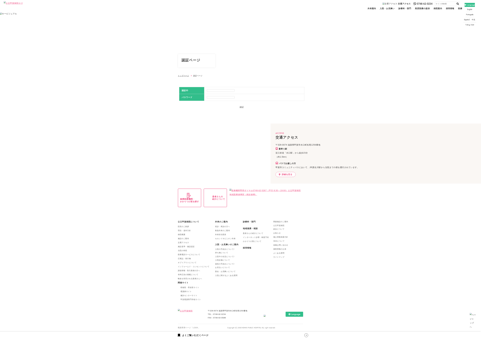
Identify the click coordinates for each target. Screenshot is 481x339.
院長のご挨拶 (183, 226)
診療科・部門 (404, 8)
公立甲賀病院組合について (278, 227)
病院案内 (438, 8)
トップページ (183, 76)
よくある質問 (278, 253)
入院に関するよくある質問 (226, 275)
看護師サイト (186, 291)
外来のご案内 (221, 222)
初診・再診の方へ (222, 226)
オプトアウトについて (187, 263)
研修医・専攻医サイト (190, 287)
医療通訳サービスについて (189, 255)
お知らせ (277, 233)
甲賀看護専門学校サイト (191, 299)
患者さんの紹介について (253, 233)
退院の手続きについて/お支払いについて (224, 265)
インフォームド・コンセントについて (193, 267)
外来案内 (372, 8)
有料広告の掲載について (188, 275)
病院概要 (181, 235)
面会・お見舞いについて (225, 271)
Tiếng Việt (469, 25)
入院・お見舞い (387, 8)
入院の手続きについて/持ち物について (224, 251)
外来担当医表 (220, 235)
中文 (473, 19)
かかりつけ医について (252, 241)
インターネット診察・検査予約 (256, 237)
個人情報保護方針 (280, 237)
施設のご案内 (183, 239)
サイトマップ (278, 257)
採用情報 (450, 8)
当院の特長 (182, 251)
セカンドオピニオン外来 (225, 239)
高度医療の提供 (422, 8)
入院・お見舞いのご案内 (226, 244)
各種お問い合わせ (280, 245)
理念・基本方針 (184, 231)
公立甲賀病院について (188, 222)
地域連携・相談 (250, 228)
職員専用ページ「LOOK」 (189, 328)
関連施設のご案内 (280, 222)
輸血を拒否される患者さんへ (190, 279)
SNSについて (279, 241)
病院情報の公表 (279, 249)
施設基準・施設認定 (186, 247)
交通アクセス (404, 4)
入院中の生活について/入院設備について (224, 258)
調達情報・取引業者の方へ (189, 271)
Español (467, 19)
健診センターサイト (189, 295)
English (469, 9)
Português (469, 14)
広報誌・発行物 (184, 259)
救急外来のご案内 (222, 231)
